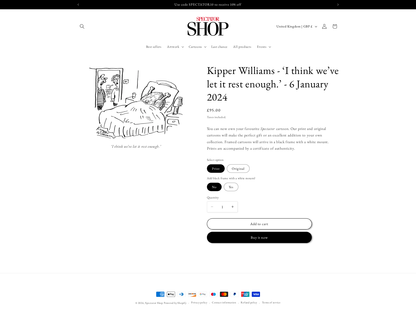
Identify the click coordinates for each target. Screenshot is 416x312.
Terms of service (271, 302)
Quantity (213, 197)
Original (238, 168)
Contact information (224, 302)
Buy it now (259, 237)
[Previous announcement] (78, 4)
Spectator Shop (154, 303)
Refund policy (249, 302)
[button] (82, 26)
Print (216, 168)
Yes (231, 187)
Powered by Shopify (175, 303)
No (214, 187)
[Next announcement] (338, 4)
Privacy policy (199, 302)
